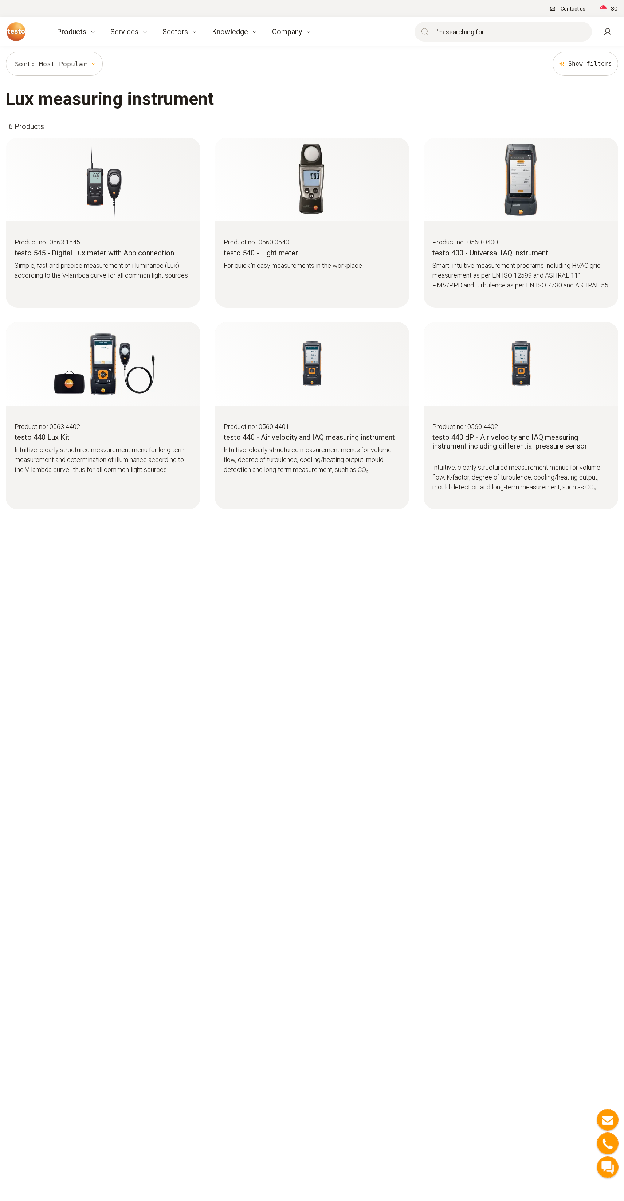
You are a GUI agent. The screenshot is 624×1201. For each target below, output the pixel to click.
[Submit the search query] (423, 31)
